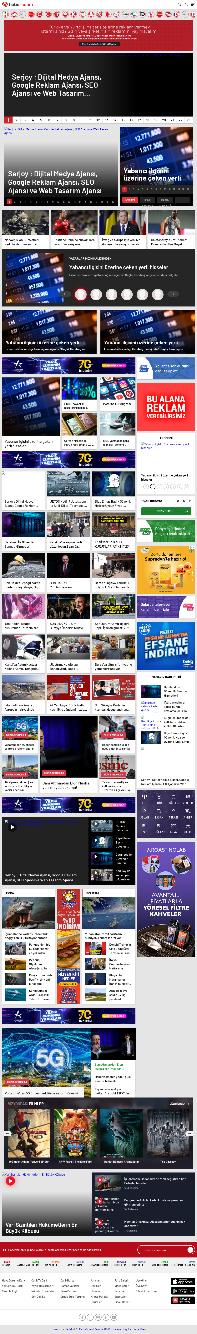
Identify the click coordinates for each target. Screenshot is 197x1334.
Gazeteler (52, 1264)
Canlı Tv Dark (39, 1280)
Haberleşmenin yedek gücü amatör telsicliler (113, 1079)
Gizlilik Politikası (84, 1329)
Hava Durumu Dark (13, 1280)
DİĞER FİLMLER (177, 1103)
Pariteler (138, 1264)
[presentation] (146, 486)
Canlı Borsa (67, 1280)
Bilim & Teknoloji (165, 200)
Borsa (6, 1264)
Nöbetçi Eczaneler (42, 1291)
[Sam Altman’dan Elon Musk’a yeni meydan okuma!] (113, 1044)
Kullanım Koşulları (122, 1329)
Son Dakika (38, 1296)
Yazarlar (119, 1291)
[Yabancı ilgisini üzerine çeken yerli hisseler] (31, 406)
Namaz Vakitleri (28, 1264)
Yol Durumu (160, 1264)
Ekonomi (130, 199)
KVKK (108, 1329)
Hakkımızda (58, 1329)
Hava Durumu (74, 1264)
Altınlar (95, 1280)
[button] (8, 120)
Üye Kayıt (142, 1285)
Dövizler (96, 1285)
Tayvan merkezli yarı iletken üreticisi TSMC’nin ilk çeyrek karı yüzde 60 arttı (112, 1091)
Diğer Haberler (147, 200)
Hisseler (120, 1264)
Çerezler (99, 1329)
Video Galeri (121, 1285)
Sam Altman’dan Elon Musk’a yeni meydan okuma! (109, 1067)
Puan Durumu (99, 1264)
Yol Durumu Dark (12, 1285)
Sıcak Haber (122, 1302)
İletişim (70, 1329)
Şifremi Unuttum (146, 1291)
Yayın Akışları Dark (42, 1285)
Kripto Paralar (184, 1264)
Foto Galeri (121, 1280)
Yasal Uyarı (140, 1329)
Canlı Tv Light (10, 1291)
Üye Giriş (141, 1280)
